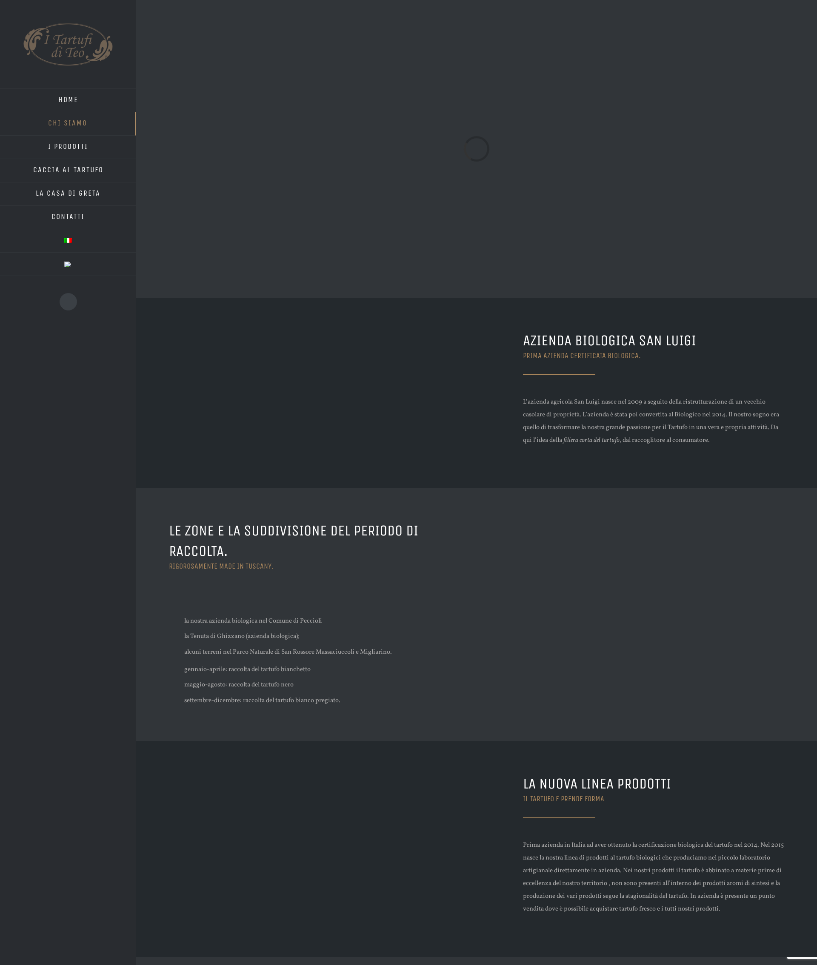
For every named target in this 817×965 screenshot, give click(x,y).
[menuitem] (68, 100)
